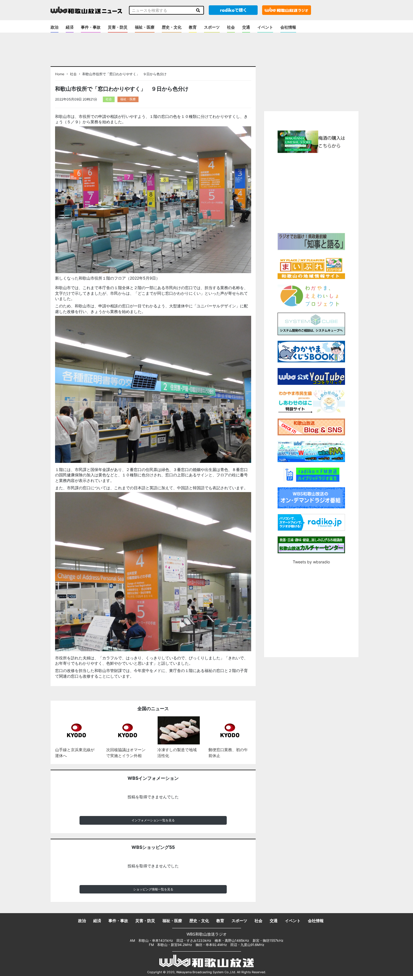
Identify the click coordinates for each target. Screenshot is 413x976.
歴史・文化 (171, 27)
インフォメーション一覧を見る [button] (153, 820)
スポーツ (212, 27)
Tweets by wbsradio (311, 561)
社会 (231, 27)
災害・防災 (118, 27)
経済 (70, 27)
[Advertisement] (311, 192)
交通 (246, 27)
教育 (193, 27)
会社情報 (288, 27)
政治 (54, 27)
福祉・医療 (145, 27)
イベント (265, 27)
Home (59, 74)
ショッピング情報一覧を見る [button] (153, 889)
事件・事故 (91, 27)
